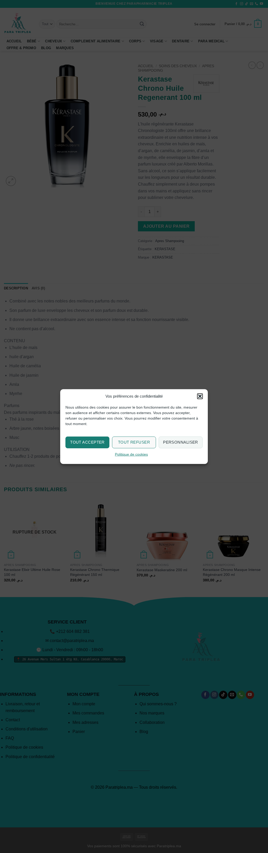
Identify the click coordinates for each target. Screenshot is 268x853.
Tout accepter (87, 442)
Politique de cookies (131, 454)
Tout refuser (134, 442)
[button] (200, 396)
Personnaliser (180, 442)
